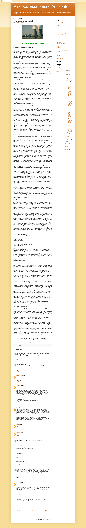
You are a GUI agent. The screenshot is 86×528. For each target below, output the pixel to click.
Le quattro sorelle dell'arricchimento (69, 125)
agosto (68, 77)
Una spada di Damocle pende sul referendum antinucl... (69, 103)
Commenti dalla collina (61, 43)
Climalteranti (59, 42)
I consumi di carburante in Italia (69, 87)
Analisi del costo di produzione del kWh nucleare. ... (69, 109)
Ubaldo (17, 363)
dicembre (69, 68)
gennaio (69, 141)
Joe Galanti (18, 467)
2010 (67, 143)
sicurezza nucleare (25, 346)
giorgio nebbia (19, 375)
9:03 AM (17, 359)
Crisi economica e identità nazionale (69, 130)
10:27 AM (18, 478)
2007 (67, 148)
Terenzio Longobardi (20, 22)
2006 (67, 149)
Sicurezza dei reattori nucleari (69, 133)
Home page (32, 510)
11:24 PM (18, 464)
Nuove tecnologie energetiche (62, 33)
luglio (68, 78)
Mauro (17, 424)
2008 (67, 146)
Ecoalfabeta (59, 46)
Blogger (48, 519)
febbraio (69, 139)
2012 (67, 65)
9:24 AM (17, 381)
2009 (67, 144)
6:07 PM (17, 449)
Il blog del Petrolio (60, 49)
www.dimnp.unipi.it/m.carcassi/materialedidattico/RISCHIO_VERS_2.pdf (27, 231)
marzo (68, 138)
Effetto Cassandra (60, 35)
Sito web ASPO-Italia (60, 31)
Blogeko (58, 40)
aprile (68, 136)
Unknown (18, 432)
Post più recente (17, 510)
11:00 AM (18, 404)
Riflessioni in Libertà (60, 58)
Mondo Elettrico (59, 52)
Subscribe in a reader (60, 22)
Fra (17, 407)
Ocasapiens (59, 55)
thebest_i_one (19, 482)
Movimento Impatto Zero (61, 54)
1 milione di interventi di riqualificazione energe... (69, 114)
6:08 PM (17, 457)
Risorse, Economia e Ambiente (40, 6)
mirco (17, 351)
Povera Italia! (69, 90)
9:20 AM (17, 371)
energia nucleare (19, 346)
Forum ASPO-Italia (60, 34)
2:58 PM (17, 435)
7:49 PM (17, 505)
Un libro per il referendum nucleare (69, 99)
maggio (68, 81)
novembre (69, 70)
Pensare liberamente (60, 56)
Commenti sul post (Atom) (21, 512)
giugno (68, 80)
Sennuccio (18, 385)
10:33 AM (18, 494)
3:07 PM (17, 442)
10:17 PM (18, 428)
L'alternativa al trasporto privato (69, 121)
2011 (67, 67)
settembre (69, 74)
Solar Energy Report (69, 118)
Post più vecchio (48, 510)
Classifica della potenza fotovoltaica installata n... (69, 94)
